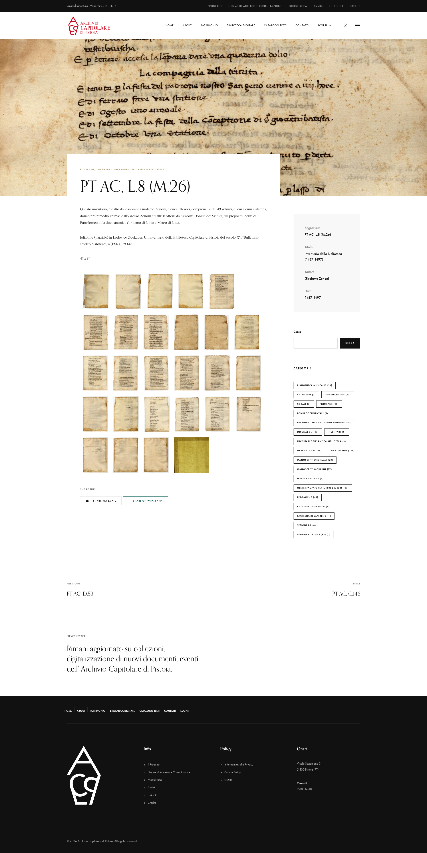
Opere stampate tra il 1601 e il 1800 (322, 487)
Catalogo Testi (275, 25)
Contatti (302, 25)
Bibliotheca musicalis (314, 385)
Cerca (297, 332)
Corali (303, 404)
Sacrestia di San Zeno (313, 515)
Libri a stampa (308, 450)
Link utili (336, 6)
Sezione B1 (306, 525)
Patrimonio (209, 25)
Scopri (322, 25)
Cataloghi (306, 394)
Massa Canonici (309, 478)
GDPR (228, 780)
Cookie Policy (232, 772)
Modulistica (298, 6)
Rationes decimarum (312, 506)
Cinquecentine (337, 394)
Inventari (104, 169)
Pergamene (307, 497)
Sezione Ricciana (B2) (313, 534)
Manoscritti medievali (314, 459)
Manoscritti (342, 450)
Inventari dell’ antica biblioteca (139, 169)
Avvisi (318, 6)
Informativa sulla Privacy (238, 764)
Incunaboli (307, 431)
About (187, 25)
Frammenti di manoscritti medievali (323, 422)
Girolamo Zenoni (317, 278)
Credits (355, 6)
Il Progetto (213, 6)
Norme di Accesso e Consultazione (255, 6)
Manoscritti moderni (314, 469)
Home (169, 25)
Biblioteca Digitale (241, 25)
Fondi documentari (313, 413)
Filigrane (87, 169)
